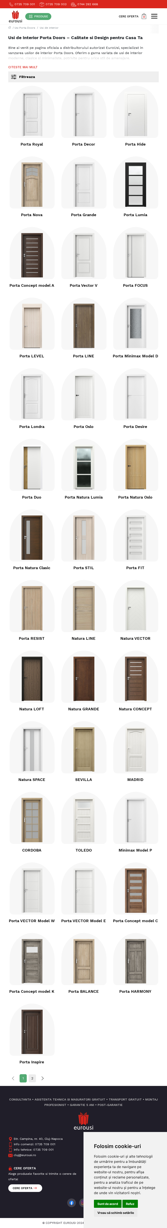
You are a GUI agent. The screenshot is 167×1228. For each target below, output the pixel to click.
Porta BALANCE (83, 991)
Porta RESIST (32, 638)
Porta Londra (31, 426)
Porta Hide (135, 144)
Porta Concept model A (31, 285)
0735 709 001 (24, 4)
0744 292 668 (87, 4)
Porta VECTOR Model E (83, 920)
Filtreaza (27, 77)
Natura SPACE (31, 779)
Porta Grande (83, 214)
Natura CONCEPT (135, 709)
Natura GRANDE (83, 709)
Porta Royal (31, 144)
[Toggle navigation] (154, 16)
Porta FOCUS (135, 285)
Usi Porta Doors (25, 27)
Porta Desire (135, 426)
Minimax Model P (135, 850)
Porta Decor (83, 144)
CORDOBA (31, 850)
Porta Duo (31, 497)
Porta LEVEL (31, 356)
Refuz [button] (130, 1204)
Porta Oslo (83, 426)
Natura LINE (83, 638)
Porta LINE (83, 356)
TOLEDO (83, 850)
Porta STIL (83, 567)
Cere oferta (22, 1188)
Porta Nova (31, 214)
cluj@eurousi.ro (25, 1155)
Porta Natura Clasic (31, 567)
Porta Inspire (31, 1062)
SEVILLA (83, 779)
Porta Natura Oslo (135, 497)
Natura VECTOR (135, 638)
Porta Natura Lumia (84, 497)
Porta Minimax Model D (135, 356)
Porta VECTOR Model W (32, 920)
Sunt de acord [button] (107, 1204)
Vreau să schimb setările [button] (115, 1213)
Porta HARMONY (135, 991)
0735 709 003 (56, 4)
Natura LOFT (31, 709)
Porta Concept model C (135, 920)
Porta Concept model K (31, 991)
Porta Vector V (83, 285)
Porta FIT (135, 567)
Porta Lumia (135, 214)
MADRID (135, 779)
